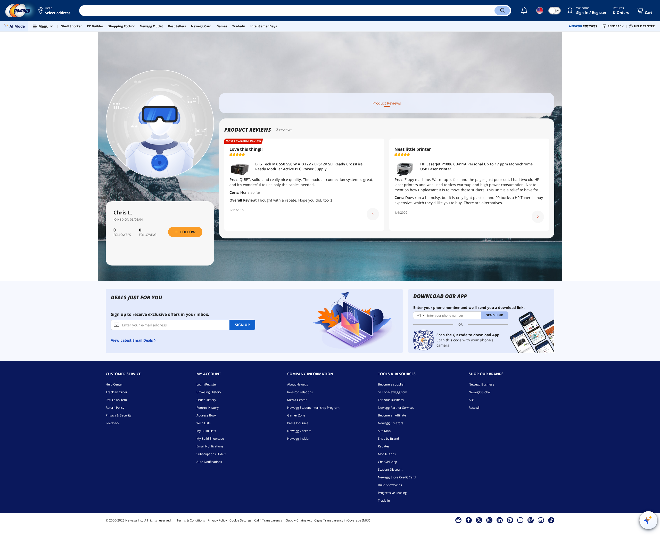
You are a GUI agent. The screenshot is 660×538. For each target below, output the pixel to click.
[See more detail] (373, 214)
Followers (122, 235)
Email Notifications (209, 446)
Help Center (114, 384)
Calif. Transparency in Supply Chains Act (283, 520)
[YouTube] (520, 520)
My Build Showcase (210, 438)
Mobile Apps (387, 454)
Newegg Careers (299, 431)
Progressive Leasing (392, 493)
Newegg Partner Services (396, 407)
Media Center (297, 400)
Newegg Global (480, 392)
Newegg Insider (298, 438)
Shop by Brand (388, 438)
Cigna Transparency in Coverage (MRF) (342, 520)
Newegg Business (481, 384)
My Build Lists (206, 431)
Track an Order (116, 392)
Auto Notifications (209, 462)
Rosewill (474, 407)
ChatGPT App (387, 462)
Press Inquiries (297, 423)
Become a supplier (391, 384)
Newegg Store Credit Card (397, 477)
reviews (285, 129)
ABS (472, 400)
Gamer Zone (296, 415)
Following (147, 235)
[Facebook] (468, 520)
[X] (479, 520)
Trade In (384, 500)
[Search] (502, 10)
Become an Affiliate (392, 415)
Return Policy (115, 407)
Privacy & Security (118, 415)
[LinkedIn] (500, 520)
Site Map (384, 431)
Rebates (384, 446)
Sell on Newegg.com (392, 392)
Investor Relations (300, 392)
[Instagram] (489, 520)
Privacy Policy (217, 520)
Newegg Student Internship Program (313, 407)
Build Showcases (390, 485)
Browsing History (208, 392)
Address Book (206, 415)
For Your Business (391, 400)
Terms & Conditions (191, 520)
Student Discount (390, 469)
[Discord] (541, 520)
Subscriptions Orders (211, 454)
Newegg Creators (390, 423)
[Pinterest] (510, 520)
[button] (55, 11)
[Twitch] (530, 520)
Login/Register (206, 384)
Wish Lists (203, 423)
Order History (206, 400)
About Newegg (297, 384)
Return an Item (116, 400)
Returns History (207, 407)
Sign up (242, 324)
